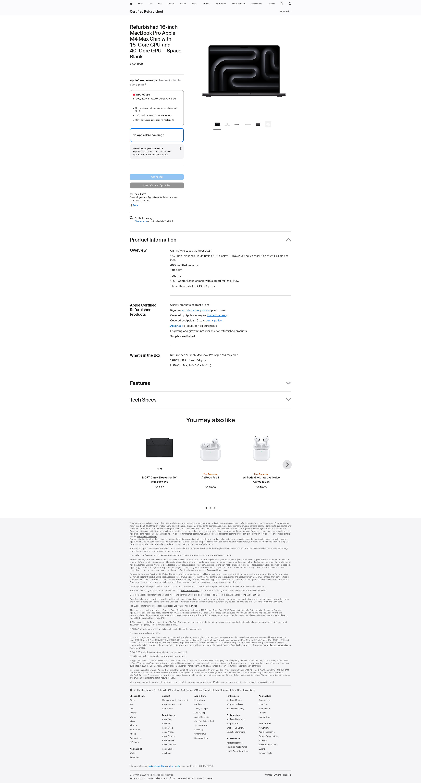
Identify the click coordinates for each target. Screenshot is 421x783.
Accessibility (264, 700)
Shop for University (235, 728)
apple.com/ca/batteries (277, 645)
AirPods (133, 725)
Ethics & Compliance (268, 745)
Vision (132, 721)
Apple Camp (199, 713)
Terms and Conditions (147, 536)
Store (132, 700)
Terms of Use (169, 778)
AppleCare (176, 325)
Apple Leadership (267, 732)
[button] (281, 3)
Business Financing (235, 709)
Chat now (141, 221)
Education (263, 704)
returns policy (213, 320)
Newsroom (264, 728)
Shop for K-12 (233, 723)
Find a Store (199, 700)
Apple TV (166, 723)
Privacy (262, 713)
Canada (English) (273, 775)
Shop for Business (235, 704)
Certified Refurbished (146, 11)
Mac (132, 704)
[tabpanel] (244, 71)
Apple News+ (168, 740)
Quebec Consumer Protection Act (181, 606)
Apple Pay (134, 757)
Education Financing (236, 732)
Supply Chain (265, 717)
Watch (133, 717)
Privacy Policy (136, 778)
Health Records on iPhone (238, 751)
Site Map (209, 778)
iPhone (133, 713)
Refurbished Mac (145, 690)
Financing (198, 730)
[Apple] (131, 689)
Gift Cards (134, 742)
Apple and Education (236, 719)
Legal (199, 778)
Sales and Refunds (186, 778)
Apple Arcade (168, 732)
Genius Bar (199, 704)
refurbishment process (196, 310)
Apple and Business (235, 700)
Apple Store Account (171, 704)
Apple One (167, 719)
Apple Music (167, 728)
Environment (264, 709)
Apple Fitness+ (168, 736)
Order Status (200, 734)
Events (262, 749)
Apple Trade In (200, 725)
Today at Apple (201, 709)
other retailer (174, 766)
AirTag (133, 734)
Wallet (133, 753)
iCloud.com (167, 709)
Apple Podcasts (169, 745)
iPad (132, 709)
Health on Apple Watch (237, 747)
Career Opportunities (268, 736)
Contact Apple (265, 753)
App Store (166, 753)
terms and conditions (190, 590)
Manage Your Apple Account (175, 700)
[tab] (217, 125)
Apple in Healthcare (236, 743)
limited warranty (217, 315)
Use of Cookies (153, 778)
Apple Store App (201, 717)
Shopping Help (201, 738)
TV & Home (135, 730)
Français (287, 775)
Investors (263, 740)
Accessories (135, 738)
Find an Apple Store (157, 766)
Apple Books (167, 749)
